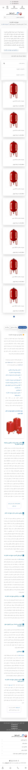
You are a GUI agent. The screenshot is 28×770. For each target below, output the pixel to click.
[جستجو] (4, 63)
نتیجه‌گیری (18, 390)
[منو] (3, 7)
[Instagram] (14, 761)
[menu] (26, 768)
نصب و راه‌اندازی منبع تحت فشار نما (13, 383)
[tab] (22, 327)
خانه (26, 24)
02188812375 (14, 728)
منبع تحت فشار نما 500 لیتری (18, 306)
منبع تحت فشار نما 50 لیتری (18, 130)
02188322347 (14, 726)
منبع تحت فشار (12, 24)
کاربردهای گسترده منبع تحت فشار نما (13, 380)
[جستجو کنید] (4, 17)
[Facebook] (18, 761)
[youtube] (12, 761)
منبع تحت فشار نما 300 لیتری (18, 277)
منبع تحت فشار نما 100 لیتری (18, 218)
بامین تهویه (10, 685)
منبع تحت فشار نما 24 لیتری (18, 101)
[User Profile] (3, 768)
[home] (10, 768)
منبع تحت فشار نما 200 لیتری (18, 247)
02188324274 (14, 724)
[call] (18, 768)
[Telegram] (10, 761)
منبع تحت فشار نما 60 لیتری (18, 159)
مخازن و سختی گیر (20, 24)
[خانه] (14, 13)
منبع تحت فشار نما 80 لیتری (18, 189)
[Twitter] (16, 761)
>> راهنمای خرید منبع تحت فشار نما (11, 50)
